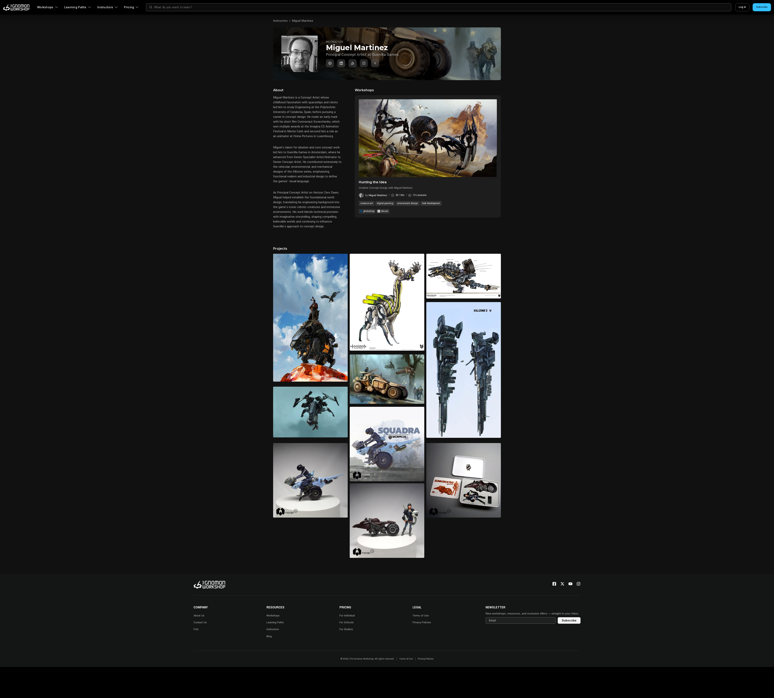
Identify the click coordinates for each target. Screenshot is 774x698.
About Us (199, 615)
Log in (742, 7)
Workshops (45, 7)
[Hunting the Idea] (428, 138)
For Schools (346, 622)
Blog (269, 636)
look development (431, 203)
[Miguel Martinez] (330, 63)
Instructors (105, 7)
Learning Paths (75, 7)
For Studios (346, 629)
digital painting (385, 203)
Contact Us (200, 622)
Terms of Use (421, 615)
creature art (366, 203)
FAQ (196, 629)
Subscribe (762, 7)
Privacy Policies (422, 622)
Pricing (129, 7)
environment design (407, 203)
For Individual (347, 615)
